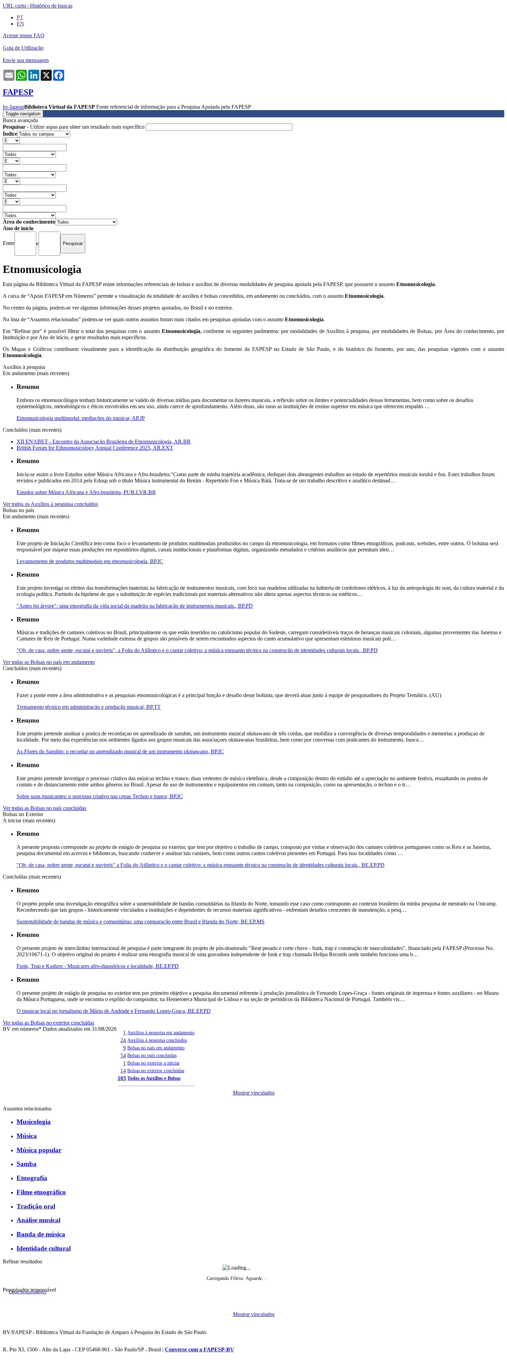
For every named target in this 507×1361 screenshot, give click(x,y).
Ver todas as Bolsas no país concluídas (44, 808)
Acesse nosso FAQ (23, 35)
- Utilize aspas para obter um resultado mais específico (74, 127)
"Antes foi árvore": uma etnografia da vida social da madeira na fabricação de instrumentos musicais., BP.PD (135, 606)
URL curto (14, 6)
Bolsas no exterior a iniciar (153, 1063)
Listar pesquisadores (28, 1292)
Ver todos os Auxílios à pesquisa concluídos (50, 504)
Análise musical (38, 1220)
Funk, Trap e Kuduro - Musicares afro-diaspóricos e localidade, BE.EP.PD (98, 966)
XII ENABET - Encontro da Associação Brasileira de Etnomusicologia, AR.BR (104, 441)
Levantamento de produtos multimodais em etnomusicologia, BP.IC (90, 561)
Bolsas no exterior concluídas (155, 1070)
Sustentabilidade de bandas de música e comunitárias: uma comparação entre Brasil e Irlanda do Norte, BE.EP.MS (141, 921)
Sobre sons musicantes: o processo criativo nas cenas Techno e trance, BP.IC (100, 796)
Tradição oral (36, 1206)
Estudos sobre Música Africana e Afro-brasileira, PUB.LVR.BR (86, 492)
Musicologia (34, 1121)
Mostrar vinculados (254, 1093)
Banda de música (41, 1234)
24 (123, 1040)
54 (123, 1055)
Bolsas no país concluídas (152, 1055)
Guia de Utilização (23, 48)
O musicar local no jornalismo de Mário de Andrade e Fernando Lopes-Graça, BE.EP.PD (114, 1011)
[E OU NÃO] (11, 140)
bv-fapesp (13, 107)
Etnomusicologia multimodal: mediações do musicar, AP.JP (81, 418)
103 (122, 1078)
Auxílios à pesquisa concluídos (157, 1040)
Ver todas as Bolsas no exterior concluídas (48, 1023)
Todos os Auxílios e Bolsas (153, 1078)
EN (20, 24)
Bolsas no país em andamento (156, 1047)
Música (27, 1135)
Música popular (39, 1150)
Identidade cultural (44, 1248)
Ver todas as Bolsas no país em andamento (49, 662)
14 (123, 1071)
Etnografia (32, 1178)
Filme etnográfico (41, 1192)
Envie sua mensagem (26, 60)
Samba (27, 1163)
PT (20, 17)
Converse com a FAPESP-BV (199, 1349)
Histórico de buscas (51, 6)
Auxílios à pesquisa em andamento (161, 1032)
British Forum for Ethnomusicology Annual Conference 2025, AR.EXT (95, 448)
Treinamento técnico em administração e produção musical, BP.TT (89, 707)
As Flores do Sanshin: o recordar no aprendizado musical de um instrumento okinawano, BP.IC (120, 751)
